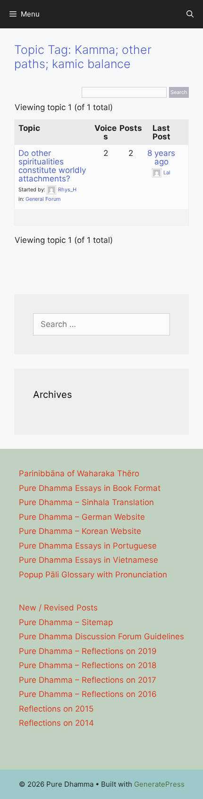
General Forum (43, 199)
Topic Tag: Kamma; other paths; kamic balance (83, 57)
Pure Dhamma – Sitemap (66, 622)
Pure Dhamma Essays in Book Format (90, 488)
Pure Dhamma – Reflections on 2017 (87, 680)
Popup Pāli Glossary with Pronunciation (93, 574)
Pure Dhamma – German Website (82, 517)
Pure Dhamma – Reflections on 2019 (88, 651)
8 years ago (161, 157)
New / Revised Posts (58, 607)
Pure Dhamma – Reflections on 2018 (87, 665)
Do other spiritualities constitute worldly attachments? (52, 165)
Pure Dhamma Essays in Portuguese (88, 545)
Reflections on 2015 (56, 708)
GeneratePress (159, 784)
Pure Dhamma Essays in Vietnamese (88, 560)
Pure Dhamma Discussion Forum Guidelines (101, 636)
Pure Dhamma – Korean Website (80, 531)
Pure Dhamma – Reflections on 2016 (88, 694)
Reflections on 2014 (56, 723)
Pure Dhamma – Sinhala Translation (86, 502)
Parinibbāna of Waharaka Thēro (79, 473)
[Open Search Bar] (190, 14)
